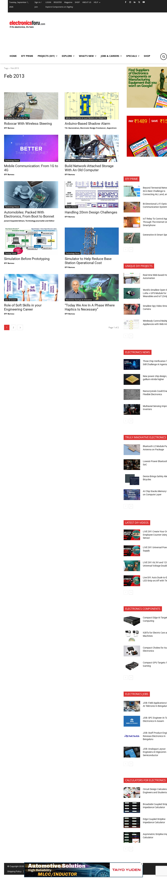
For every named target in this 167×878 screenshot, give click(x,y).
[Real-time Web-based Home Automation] (132, 278)
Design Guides (71, 207)
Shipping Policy (14, 871)
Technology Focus (12, 160)
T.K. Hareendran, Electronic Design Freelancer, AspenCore (91, 128)
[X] (139, 2)
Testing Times (10, 253)
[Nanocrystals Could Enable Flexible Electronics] (132, 394)
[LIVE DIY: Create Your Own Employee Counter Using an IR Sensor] (132, 535)
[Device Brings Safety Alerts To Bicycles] (132, 479)
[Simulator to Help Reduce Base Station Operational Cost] (92, 241)
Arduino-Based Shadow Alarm (87, 124)
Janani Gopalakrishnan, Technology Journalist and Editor (29, 221)
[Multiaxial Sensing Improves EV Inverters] (132, 409)
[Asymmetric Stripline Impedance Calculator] (132, 837)
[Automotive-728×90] (83, 876)
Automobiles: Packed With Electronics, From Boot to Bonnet (29, 214)
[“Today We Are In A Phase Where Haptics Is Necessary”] (92, 287)
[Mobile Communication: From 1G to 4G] (31, 148)
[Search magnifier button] (163, 56)
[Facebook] (125, 2)
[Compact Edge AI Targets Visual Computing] (132, 621)
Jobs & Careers (10, 300)
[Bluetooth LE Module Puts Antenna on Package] (132, 449)
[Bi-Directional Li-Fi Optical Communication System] (132, 207)
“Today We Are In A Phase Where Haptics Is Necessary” (90, 307)
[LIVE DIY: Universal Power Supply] (132, 550)
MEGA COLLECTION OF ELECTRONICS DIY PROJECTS (86, 118)
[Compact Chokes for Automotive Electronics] (132, 651)
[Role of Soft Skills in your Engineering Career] (31, 287)
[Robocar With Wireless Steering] (31, 105)
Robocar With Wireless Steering (28, 124)
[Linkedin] (135, 2)
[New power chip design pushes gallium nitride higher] (132, 379)
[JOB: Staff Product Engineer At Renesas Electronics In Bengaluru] (132, 736)
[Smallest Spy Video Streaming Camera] (132, 309)
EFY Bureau (9, 128)
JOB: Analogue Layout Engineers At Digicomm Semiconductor (154, 752)
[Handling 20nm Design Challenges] (92, 194)
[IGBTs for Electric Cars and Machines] (132, 636)
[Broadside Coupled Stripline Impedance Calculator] (132, 807)
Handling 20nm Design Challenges (91, 212)
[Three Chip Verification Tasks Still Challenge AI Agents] (132, 364)
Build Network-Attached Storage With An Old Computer (89, 168)
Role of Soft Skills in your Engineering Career (23, 307)
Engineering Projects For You (16, 118)
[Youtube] (144, 2)
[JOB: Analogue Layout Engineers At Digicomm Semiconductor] (132, 752)
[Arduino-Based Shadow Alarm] (92, 105)
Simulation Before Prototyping (27, 259)
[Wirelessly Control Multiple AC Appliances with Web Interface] (132, 324)
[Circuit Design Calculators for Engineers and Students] (132, 792)
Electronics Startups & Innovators (79, 300)
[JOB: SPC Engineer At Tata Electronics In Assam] (132, 721)
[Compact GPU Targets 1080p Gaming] (132, 666)
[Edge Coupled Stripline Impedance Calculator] (132, 822)
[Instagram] (130, 2)
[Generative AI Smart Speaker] (132, 238)
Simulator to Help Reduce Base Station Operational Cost (88, 261)
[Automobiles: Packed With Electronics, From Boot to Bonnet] (31, 194)
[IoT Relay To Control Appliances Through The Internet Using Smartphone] (132, 222)
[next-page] (20, 327)
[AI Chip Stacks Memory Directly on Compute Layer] (132, 494)
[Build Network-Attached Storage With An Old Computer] (92, 148)
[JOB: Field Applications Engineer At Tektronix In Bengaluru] (132, 706)
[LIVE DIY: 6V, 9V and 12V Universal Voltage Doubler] (132, 565)
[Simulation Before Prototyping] (31, 241)
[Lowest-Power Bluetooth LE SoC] (132, 464)
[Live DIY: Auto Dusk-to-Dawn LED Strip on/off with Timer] (132, 580)
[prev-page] (126, 249)
